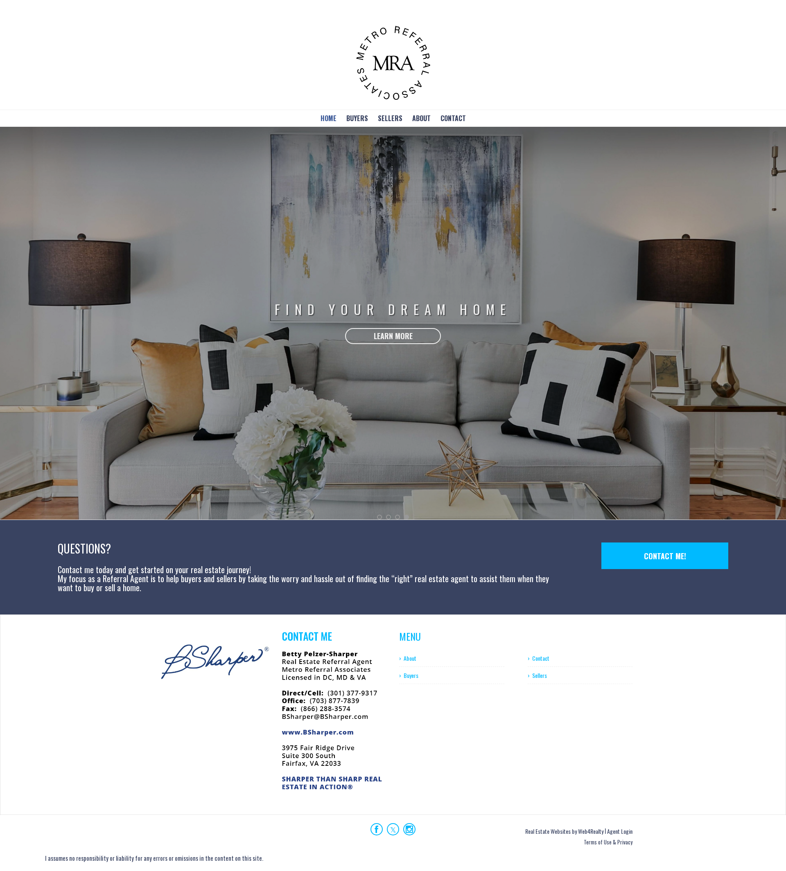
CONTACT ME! (665, 556)
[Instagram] (409, 829)
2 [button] (388, 517)
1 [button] (379, 517)
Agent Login (619, 831)
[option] (393, 323)
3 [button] (397, 517)
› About (407, 658)
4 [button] (406, 517)
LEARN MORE (393, 372)
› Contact (538, 658)
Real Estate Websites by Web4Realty (564, 831)
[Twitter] (393, 829)
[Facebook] (376, 829)
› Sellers (537, 675)
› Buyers (408, 675)
